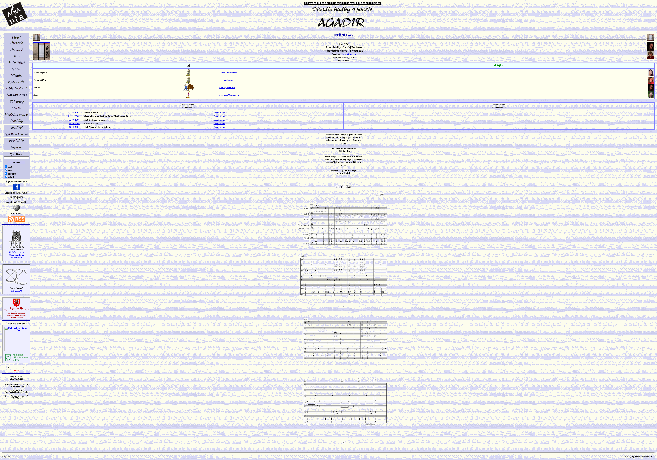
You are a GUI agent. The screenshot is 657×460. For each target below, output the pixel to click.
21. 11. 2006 (74, 116)
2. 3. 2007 (75, 112)
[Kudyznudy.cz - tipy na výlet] (16, 350)
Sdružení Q (16, 291)
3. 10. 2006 (74, 120)
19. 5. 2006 (74, 123)
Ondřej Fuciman (227, 87)
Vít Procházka (226, 80)
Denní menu (349, 54)
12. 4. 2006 (74, 127)
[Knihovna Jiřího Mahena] (16, 361)
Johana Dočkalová (228, 72)
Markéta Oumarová (229, 95)
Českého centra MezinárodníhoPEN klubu (16, 255)
